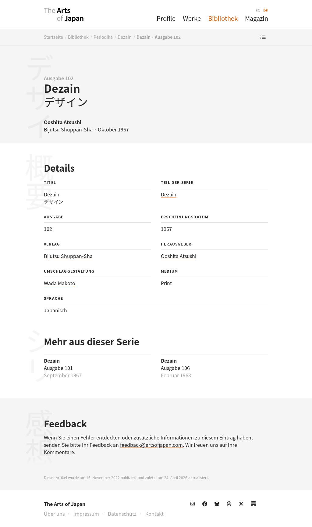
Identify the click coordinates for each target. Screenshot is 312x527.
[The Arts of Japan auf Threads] (230, 505)
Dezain (125, 37)
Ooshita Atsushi (178, 256)
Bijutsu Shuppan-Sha (68, 256)
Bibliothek (223, 18)
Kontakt (154, 513)
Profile (166, 18)
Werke (192, 18)
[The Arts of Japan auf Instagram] (193, 505)
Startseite (53, 37)
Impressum (86, 513)
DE (265, 10)
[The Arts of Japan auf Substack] (254, 505)
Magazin (256, 18)
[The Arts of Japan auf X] (242, 505)
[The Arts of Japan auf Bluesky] (218, 505)
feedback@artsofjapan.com (151, 444)
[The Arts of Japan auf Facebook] (206, 505)
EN (258, 10)
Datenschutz (122, 513)
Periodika (103, 37)
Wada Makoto (59, 283)
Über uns (54, 513)
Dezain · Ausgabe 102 (158, 37)
